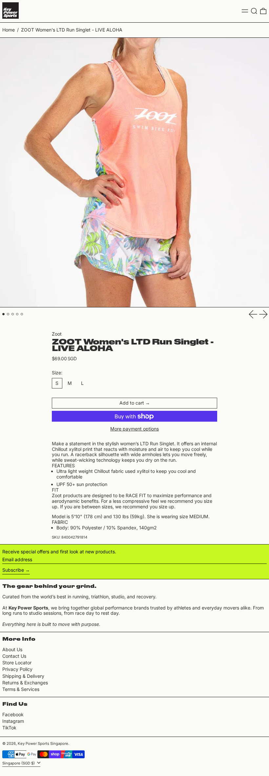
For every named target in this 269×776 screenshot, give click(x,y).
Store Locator (16, 662)
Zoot (57, 334)
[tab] (3, 314)
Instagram (13, 721)
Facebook (13, 714)
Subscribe (13, 570)
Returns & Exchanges (25, 682)
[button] (254, 11)
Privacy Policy (17, 669)
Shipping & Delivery (23, 676)
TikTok (9, 727)
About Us (12, 649)
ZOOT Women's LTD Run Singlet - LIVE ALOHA (71, 30)
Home (8, 30)
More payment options (134, 429)
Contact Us (14, 656)
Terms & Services (20, 689)
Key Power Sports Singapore (43, 743)
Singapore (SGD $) (19, 763)
